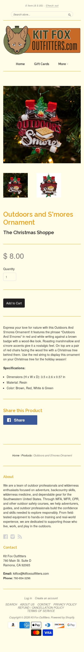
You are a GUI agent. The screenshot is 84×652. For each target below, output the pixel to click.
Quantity (9, 269)
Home (20, 64)
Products (26, 455)
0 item (34, 5)
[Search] (69, 14)
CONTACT (43, 604)
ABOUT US (27, 604)
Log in (28, 598)
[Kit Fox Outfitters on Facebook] (5, 536)
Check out (52, 5)
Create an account (46, 598)
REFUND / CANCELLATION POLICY (41, 607)
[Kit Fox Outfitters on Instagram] (12, 536)
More (62, 64)
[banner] (42, 40)
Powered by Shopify (62, 617)
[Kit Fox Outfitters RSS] (19, 536)
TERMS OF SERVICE (41, 610)
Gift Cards (41, 64)
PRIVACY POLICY (65, 604)
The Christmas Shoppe (28, 232)
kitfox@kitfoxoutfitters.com (31, 573)
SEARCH (11, 604)
